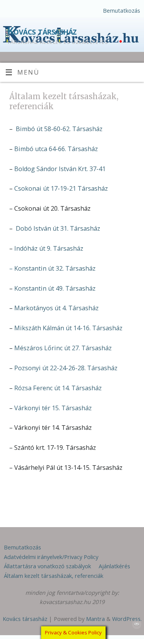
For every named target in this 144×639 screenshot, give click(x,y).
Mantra (95, 618)
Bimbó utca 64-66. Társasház (56, 149)
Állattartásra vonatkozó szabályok (47, 566)
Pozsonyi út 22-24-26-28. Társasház (66, 368)
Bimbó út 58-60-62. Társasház (59, 129)
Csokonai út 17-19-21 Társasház (61, 188)
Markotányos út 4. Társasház (56, 308)
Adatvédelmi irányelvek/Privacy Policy (51, 557)
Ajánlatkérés (114, 566)
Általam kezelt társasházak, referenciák (53, 575)
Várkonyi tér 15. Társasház (53, 408)
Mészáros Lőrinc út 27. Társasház (63, 348)
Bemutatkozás (121, 10)
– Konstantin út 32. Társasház (52, 268)
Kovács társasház (42, 31)
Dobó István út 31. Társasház (58, 228)
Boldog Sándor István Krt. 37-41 (60, 169)
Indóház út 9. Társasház (48, 248)
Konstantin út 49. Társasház (55, 288)
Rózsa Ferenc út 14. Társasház (58, 388)
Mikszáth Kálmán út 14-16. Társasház (68, 328)
